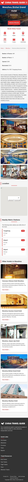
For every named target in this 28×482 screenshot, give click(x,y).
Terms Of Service (14, 478)
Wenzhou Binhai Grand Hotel (14, 200)
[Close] (18, 198)
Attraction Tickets (5, 469)
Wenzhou (8, 48)
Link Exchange (21, 476)
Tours (2, 467)
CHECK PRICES (14, 23)
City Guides (3, 440)
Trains (2, 448)
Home (2, 48)
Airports (3, 450)
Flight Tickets (4, 464)
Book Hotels (4, 459)
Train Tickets (4, 462)
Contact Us (5, 476)
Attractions (3, 443)
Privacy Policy (13, 476)
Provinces (3, 445)
